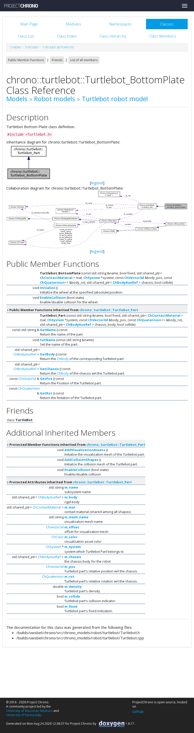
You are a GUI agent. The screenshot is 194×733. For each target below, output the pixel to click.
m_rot (69, 576)
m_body (70, 497)
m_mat (70, 507)
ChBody (63, 358)
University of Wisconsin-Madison (29, 711)
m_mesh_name (76, 517)
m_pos (69, 566)
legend (97, 182)
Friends (57, 60)
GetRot (46, 393)
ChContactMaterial (56, 277)
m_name (71, 487)
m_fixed (70, 606)
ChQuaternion (52, 282)
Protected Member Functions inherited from (77, 444)
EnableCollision (53, 297)
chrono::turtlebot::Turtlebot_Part (108, 310)
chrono (15, 47)
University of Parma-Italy (23, 715)
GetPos (46, 378)
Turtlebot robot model (115, 98)
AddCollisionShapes (81, 459)
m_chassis (72, 557)
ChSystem (91, 277)
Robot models (54, 98)
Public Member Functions (26, 60)
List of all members (84, 60)
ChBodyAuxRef (125, 282)
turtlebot (31, 47)
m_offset (71, 527)
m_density (73, 586)
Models (16, 98)
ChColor (58, 537)
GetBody (47, 354)
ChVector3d (134, 277)
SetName (47, 340)
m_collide (72, 596)
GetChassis (49, 368)
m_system (72, 546)
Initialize (47, 287)
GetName (48, 329)
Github (138, 711)
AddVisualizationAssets (84, 450)
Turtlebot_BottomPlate (58, 47)
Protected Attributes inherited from (70, 482)
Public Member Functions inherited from (73, 310)
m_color (71, 537)
